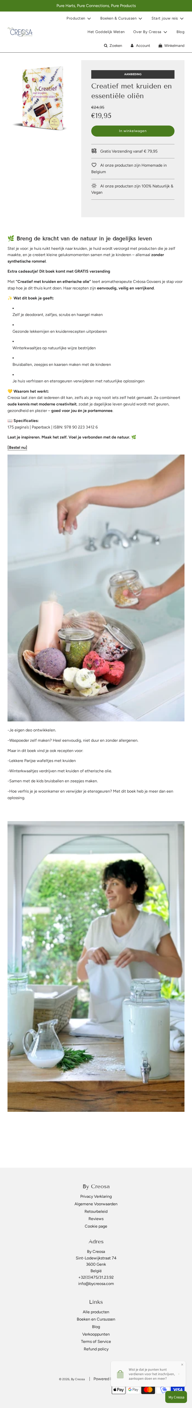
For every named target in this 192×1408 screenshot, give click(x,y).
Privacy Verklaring (96, 1196)
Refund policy (96, 1349)
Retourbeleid (96, 1211)
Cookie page (96, 1226)
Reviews (96, 1218)
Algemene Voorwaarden (96, 1204)
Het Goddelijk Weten (106, 32)
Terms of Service (96, 1341)
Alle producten (96, 1312)
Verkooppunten (96, 1334)
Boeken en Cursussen (96, 1319)
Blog (180, 32)
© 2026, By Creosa (72, 1379)
